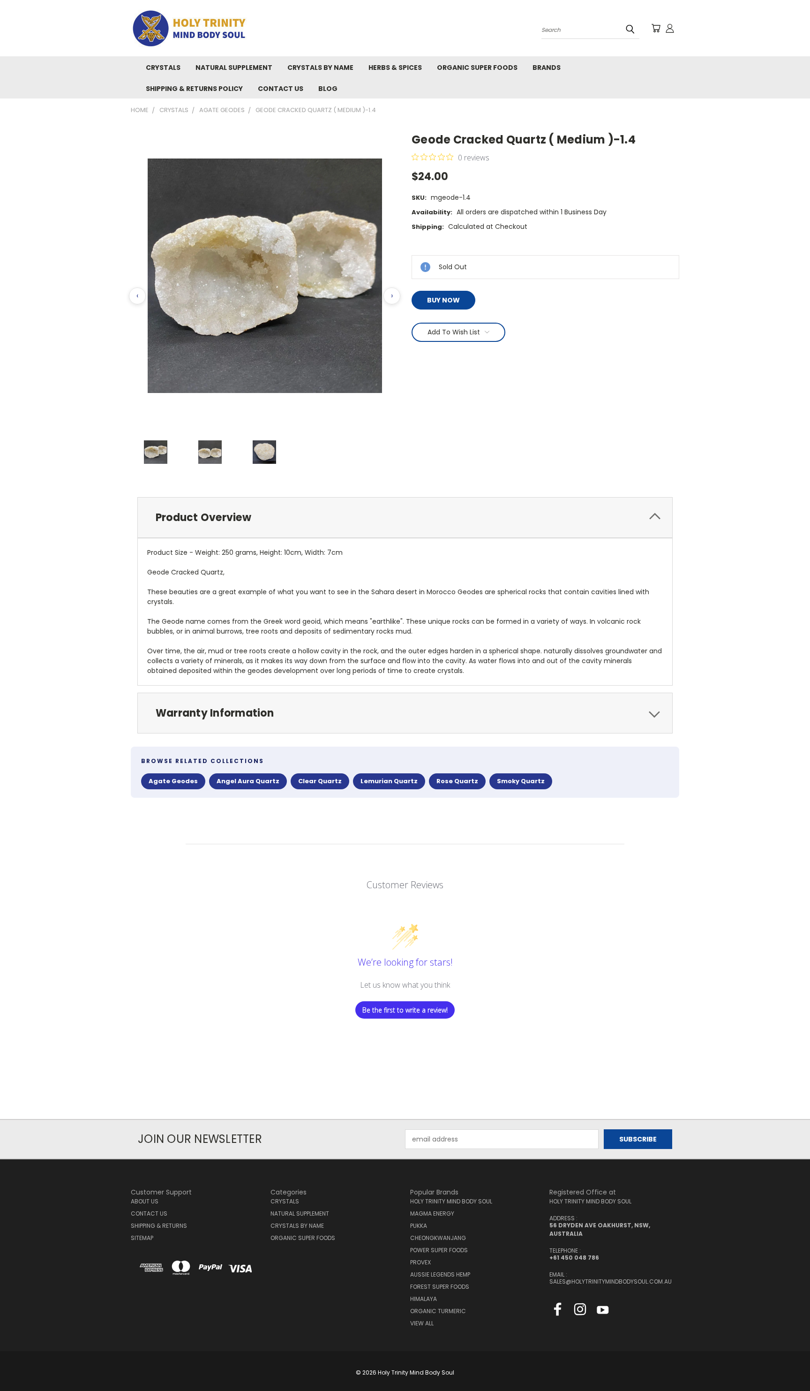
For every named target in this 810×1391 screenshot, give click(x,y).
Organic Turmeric (438, 1311)
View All (422, 1323)
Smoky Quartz (521, 781)
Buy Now (443, 300)
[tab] (405, 517)
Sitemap (142, 1238)
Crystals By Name (320, 67)
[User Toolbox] (670, 28)
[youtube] (602, 1311)
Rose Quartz (457, 781)
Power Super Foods (439, 1250)
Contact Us (280, 88)
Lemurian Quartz (389, 781)
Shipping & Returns (159, 1226)
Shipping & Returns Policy (194, 88)
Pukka (418, 1226)
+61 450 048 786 (574, 1258)
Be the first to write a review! (405, 1009)
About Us (144, 1201)
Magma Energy (432, 1213)
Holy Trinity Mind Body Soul (451, 1201)
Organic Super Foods (477, 67)
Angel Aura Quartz (248, 781)
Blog (328, 88)
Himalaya (423, 1299)
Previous (785, 1361)
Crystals (163, 67)
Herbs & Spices (395, 67)
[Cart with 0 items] (655, 28)
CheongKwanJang (438, 1238)
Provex (420, 1262)
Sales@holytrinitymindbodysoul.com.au (610, 1281)
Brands (546, 67)
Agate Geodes (173, 781)
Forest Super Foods (439, 1287)
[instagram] (580, 1311)
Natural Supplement (233, 67)
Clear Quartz (320, 781)
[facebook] (557, 1311)
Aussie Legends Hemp (440, 1274)
